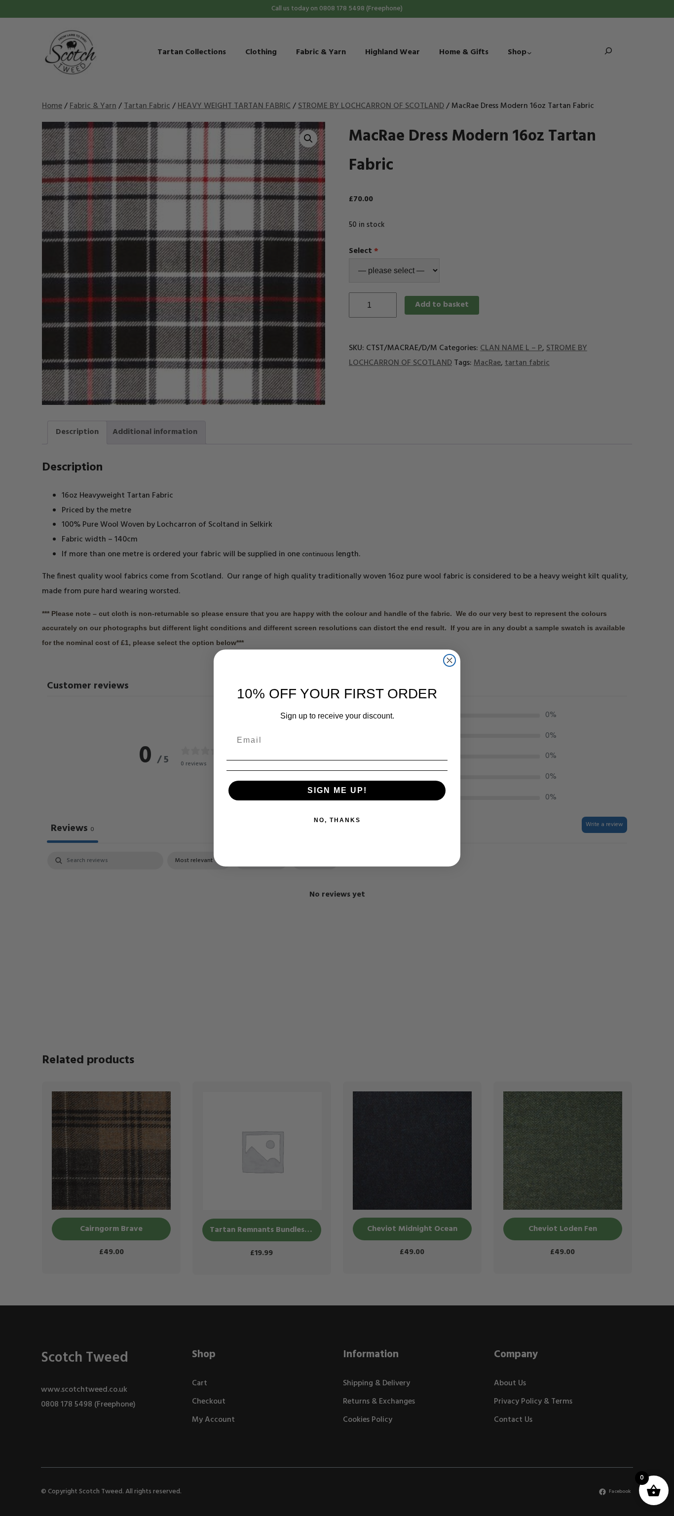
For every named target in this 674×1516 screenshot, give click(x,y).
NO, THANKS (337, 820)
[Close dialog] (449, 660)
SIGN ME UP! (337, 790)
